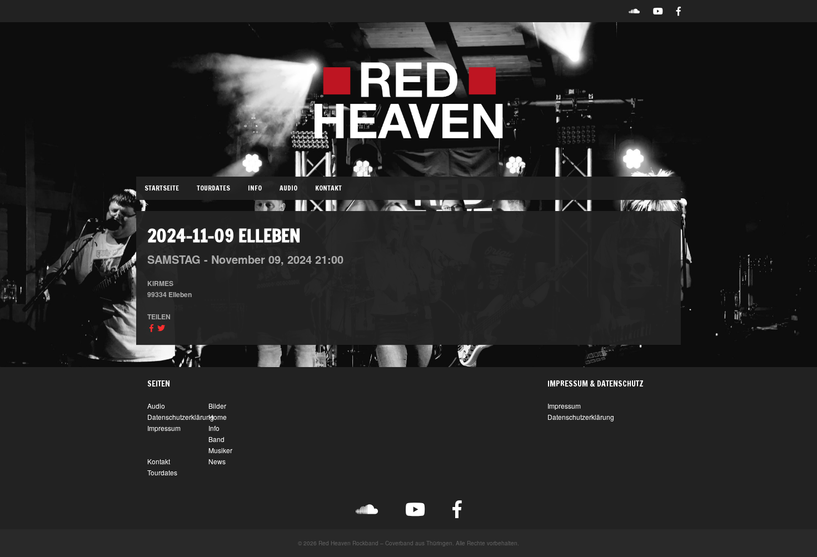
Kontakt (328, 188)
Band (216, 439)
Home (217, 416)
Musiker (220, 450)
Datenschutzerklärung (180, 416)
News (217, 461)
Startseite (162, 188)
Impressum (164, 428)
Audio (288, 188)
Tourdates (213, 188)
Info (255, 188)
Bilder (217, 405)
